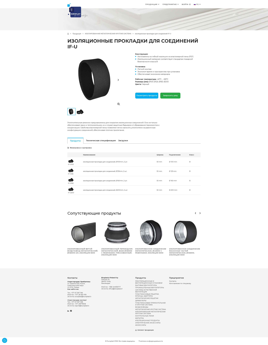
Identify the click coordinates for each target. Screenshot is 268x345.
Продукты (75, 141)
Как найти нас (73, 289)
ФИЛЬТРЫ (139, 318)
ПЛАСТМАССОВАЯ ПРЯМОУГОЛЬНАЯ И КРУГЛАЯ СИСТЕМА (150, 304)
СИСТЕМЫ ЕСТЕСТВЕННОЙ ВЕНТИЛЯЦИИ (146, 291)
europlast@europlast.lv (83, 296)
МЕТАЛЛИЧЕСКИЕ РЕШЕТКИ (146, 298)
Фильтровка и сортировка (81, 148)
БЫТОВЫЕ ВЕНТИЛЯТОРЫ (146, 285)
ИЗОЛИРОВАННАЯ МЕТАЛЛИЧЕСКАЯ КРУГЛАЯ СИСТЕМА (108, 34)
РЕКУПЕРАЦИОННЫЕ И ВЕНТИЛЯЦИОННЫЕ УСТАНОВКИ (148, 282)
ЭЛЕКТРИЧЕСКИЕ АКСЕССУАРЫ (147, 323)
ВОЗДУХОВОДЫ (141, 307)
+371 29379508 (80, 304)
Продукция (151, 4)
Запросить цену (170, 96)
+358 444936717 (115, 287)
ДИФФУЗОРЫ (140, 301)
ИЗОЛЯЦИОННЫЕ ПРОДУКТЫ (147, 320)
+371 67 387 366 (77, 293)
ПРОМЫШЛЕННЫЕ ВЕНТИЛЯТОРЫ (149, 288)
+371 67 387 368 (77, 302)
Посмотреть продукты (146, 96)
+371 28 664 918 (80, 295)
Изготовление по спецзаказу (180, 283)
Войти (185, 4)
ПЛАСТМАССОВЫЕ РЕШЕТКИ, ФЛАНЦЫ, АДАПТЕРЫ (147, 295)
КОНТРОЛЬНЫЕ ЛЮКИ (144, 316)
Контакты (172, 281)
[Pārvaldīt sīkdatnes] (4, 340)
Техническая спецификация (101, 140)
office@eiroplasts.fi (115, 289)
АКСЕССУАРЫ (140, 325)
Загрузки (123, 140)
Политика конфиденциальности (151, 341)
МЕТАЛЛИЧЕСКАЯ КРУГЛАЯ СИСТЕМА (150, 309)
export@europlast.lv (82, 306)
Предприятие (169, 4)
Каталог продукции (146, 330)
